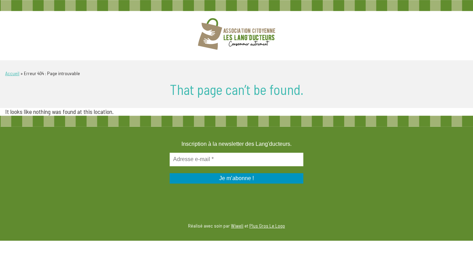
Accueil (12, 73)
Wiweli (237, 226)
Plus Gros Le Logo (267, 226)
